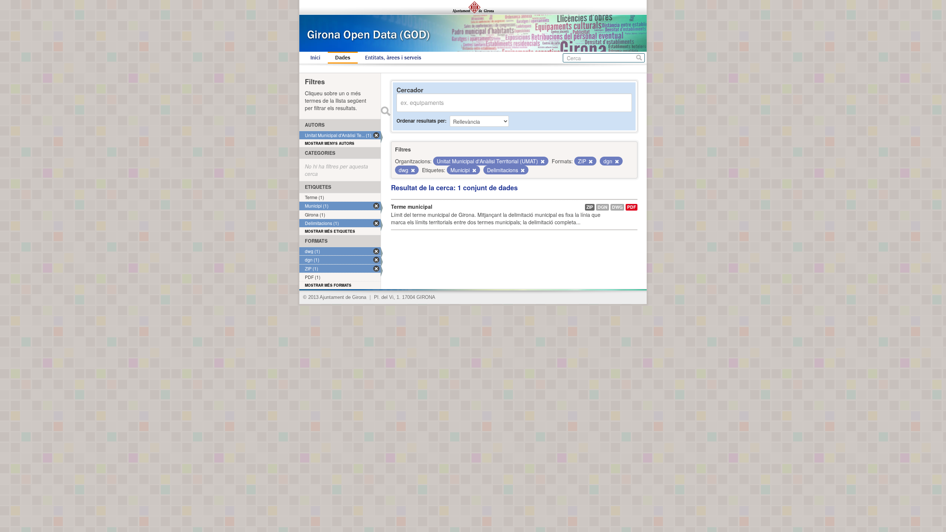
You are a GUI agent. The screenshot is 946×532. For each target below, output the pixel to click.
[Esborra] (542, 161)
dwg (617, 207)
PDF (631, 207)
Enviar (385, 111)
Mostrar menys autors (329, 143)
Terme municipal (411, 206)
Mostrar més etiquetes (330, 231)
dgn (603, 207)
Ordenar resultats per (421, 120)
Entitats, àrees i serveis (393, 57)
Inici (315, 57)
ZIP (589, 207)
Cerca (639, 58)
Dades (342, 57)
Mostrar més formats (328, 285)
